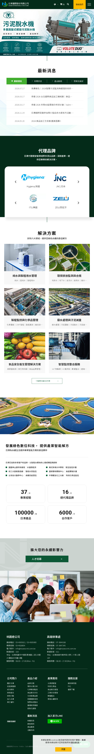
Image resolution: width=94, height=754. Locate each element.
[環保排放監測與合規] (69, 257)
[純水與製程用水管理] (24, 257)
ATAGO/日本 (33, 186)
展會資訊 (30, 724)
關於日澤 (10, 683)
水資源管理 (52, 683)
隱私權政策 (75, 742)
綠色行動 (10, 696)
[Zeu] (33, 198)
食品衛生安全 (32, 692)
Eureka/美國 (61, 197)
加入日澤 (10, 699)
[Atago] (33, 177)
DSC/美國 (61, 176)
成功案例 (10, 689)
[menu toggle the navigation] (88, 4)
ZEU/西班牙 (33, 207)
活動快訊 (30, 730)
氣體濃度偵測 (32, 699)
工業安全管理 (53, 692)
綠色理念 (10, 692)
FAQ (69, 686)
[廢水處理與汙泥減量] (69, 301)
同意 (63, 749)
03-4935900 (31, 642)
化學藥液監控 (32, 689)
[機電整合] (69, 346)
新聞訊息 (30, 720)
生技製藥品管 (32, 696)
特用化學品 (52, 686)
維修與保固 (72, 683)
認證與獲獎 (11, 686)
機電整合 (51, 696)
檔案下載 (71, 689)
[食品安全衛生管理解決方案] (24, 346)
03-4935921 (20, 642)
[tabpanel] (47, 32)
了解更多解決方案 (42, 381)
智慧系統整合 (32, 702)
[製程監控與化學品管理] (24, 301)
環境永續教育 (53, 699)
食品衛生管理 (53, 689)
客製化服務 (31, 708)
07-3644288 (61, 642)
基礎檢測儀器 (32, 705)
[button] (68, 4)
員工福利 (10, 702)
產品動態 (30, 727)
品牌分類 (30, 683)
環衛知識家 (11, 721)
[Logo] (15, 4)
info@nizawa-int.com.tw (25, 648)
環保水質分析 (32, 686)
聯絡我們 (79, 4)
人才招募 (36, 559)
